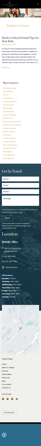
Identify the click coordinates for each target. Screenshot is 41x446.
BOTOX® (6, 95)
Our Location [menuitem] (6, 384)
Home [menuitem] (4, 364)
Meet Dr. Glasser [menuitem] (8, 367)
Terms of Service (13, 212)
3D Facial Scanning (9, 88)
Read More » (6, 67)
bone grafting (8, 91)
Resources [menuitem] (6, 378)
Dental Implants (8, 112)
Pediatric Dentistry (9, 138)
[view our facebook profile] (1, 434)
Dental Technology (9, 115)
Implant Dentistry (9, 132)
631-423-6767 (10, 256)
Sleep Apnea (7, 152)
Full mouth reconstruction (12, 122)
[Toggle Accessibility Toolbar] (4, 435)
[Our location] (40, 434)
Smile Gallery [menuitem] (7, 374)
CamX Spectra (8, 98)
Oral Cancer (7, 135)
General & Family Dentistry (12, 125)
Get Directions (11, 267)
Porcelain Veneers (9, 142)
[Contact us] (39, 434)
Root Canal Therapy (10, 145)
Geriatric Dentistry (9, 128)
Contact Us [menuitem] (6, 388)
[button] (9, 413)
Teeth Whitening (9, 155)
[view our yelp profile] (9, 434)
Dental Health (8, 108)
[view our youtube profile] (7, 434)
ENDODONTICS (8, 118)
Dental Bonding (8, 105)
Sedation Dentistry (9, 148)
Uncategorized (8, 158)
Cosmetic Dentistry (10, 102)
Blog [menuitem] (3, 381)
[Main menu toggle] (38, 4)
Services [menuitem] (5, 371)
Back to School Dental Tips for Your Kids (20, 39)
